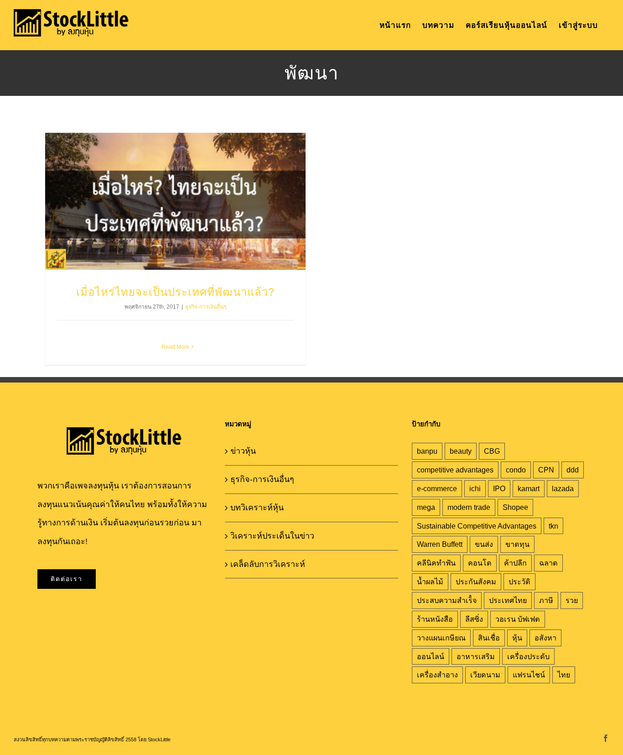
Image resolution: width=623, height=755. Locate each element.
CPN (546, 470)
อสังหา (545, 638)
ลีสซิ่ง (474, 619)
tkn (553, 526)
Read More (175, 347)
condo (516, 470)
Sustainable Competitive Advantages (476, 526)
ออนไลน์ (430, 656)
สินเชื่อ (489, 638)
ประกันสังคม (476, 581)
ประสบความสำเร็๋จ (447, 600)
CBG (492, 451)
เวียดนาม (485, 675)
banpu (427, 451)
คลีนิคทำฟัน (436, 563)
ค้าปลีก (515, 563)
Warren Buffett (439, 544)
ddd (572, 470)
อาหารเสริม (476, 656)
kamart (529, 488)
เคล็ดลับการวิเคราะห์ (267, 564)
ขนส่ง (484, 544)
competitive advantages (455, 470)
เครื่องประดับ (528, 656)
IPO (499, 488)
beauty (461, 451)
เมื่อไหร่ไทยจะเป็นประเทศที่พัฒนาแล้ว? (175, 292)
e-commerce (437, 488)
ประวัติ (519, 581)
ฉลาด (548, 563)
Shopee (515, 507)
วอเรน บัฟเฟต (517, 619)
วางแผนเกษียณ (441, 638)
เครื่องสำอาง (437, 675)
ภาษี (546, 600)
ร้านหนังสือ (435, 619)
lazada (563, 488)
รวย (572, 600)
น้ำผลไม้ (430, 581)
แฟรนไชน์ (529, 675)
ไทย (563, 675)
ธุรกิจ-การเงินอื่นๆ (205, 307)
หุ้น (517, 638)
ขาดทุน (517, 544)
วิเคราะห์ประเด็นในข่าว (272, 535)
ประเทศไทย (508, 600)
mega (426, 507)
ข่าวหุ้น (243, 451)
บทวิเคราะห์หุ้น (257, 507)
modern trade (468, 507)
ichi (475, 488)
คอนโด (480, 563)
